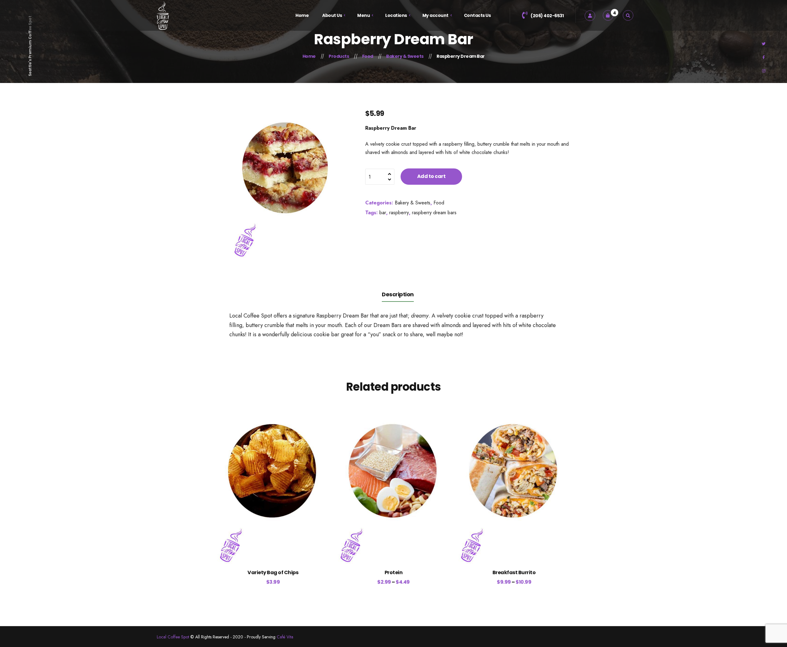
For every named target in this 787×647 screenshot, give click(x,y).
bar (382, 212)
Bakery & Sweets (412, 202)
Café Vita (285, 637)
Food (438, 202)
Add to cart (431, 176)
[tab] (398, 294)
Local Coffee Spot (173, 637)
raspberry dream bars (434, 212)
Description (398, 294)
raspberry (399, 212)
